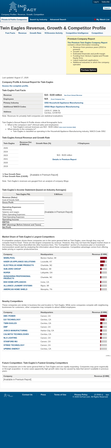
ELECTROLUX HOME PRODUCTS (19, 265)
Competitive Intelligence (77, 33)
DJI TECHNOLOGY (12, 319)
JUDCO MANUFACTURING (15, 330)
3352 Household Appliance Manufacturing (63, 103)
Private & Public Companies (14, 19)
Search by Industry (38, 19)
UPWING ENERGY (12, 349)
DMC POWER (9, 316)
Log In (96, 2)
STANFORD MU (10, 341)
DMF (6, 327)
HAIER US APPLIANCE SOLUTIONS (19, 261)
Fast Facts (10, 33)
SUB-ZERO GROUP (12, 269)
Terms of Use (60, 395)
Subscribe (106, 2)
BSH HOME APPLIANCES (15, 282)
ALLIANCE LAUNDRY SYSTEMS (18, 286)
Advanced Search (58, 19)
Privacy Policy (80, 395)
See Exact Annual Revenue (73, 95)
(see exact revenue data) (67, 127)
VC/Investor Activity (54, 33)
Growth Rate (35, 33)
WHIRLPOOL (9, 258)
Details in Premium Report (64, 159)
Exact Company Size (58, 99)
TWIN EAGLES (10, 323)
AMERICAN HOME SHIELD (15, 289)
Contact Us (27, 395)
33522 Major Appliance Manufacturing (61, 107)
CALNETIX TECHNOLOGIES (16, 334)
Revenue (22, 33)
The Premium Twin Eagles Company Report (87, 43)
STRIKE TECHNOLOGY (14, 345)
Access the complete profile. (15, 86)
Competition (97, 33)
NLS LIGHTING (10, 338)
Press (43, 395)
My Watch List (103, 19)
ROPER (7, 272)
